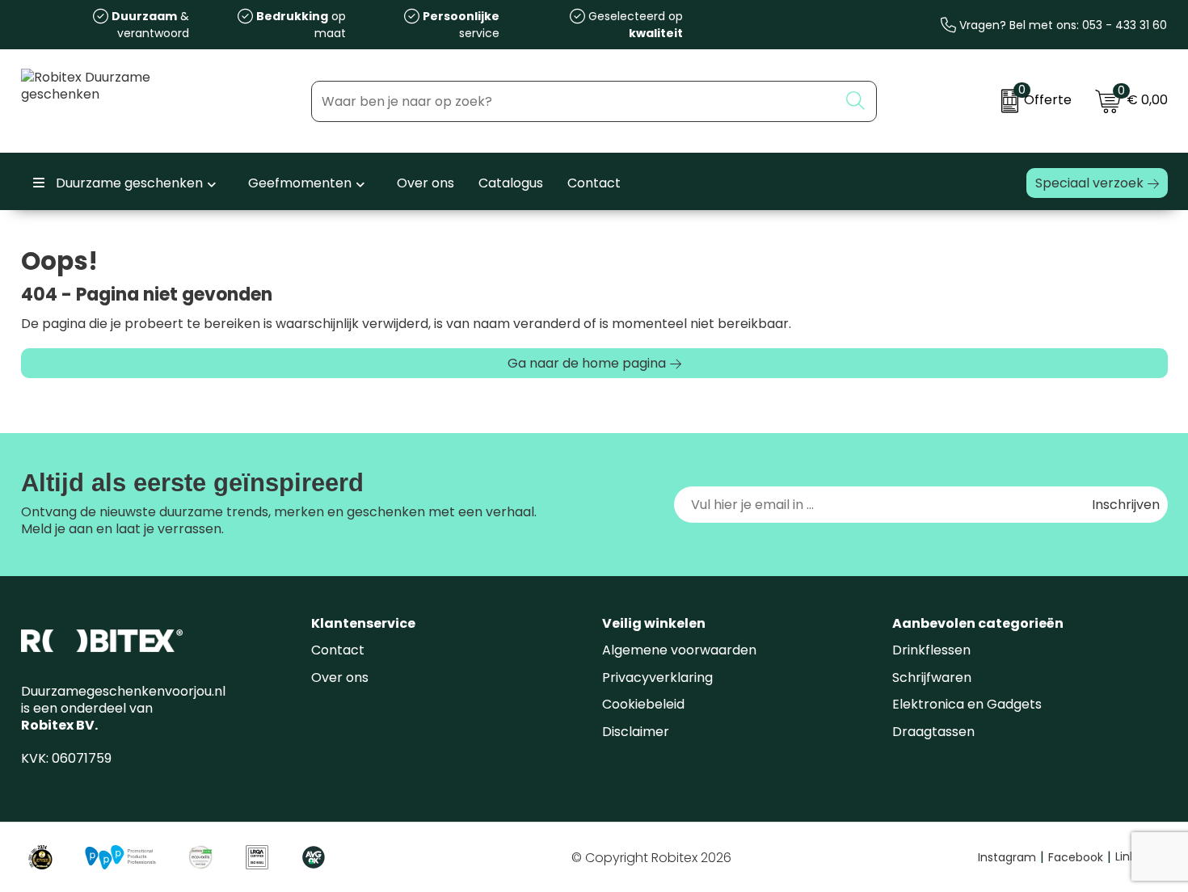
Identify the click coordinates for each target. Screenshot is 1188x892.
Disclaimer (635, 731)
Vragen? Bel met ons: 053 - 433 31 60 (1061, 25)
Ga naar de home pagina (587, 363)
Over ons (340, 677)
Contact (337, 650)
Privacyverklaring (657, 677)
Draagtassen (933, 731)
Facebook (1079, 857)
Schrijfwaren (931, 677)
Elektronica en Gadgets (967, 704)
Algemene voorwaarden (679, 650)
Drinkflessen (931, 650)
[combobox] (575, 101)
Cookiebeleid (643, 704)
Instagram (1011, 857)
